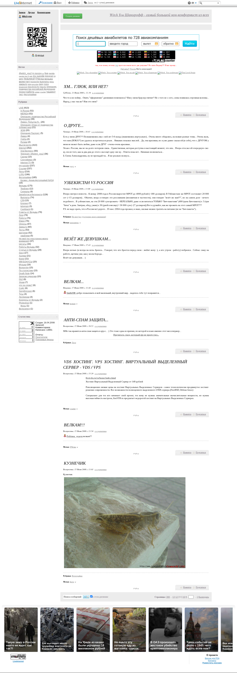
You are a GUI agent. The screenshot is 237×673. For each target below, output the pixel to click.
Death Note (24, 273)
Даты (21, 171)
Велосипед (24, 309)
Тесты (22, 230)
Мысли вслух (25, 145)
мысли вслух (34, 87)
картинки (23, 233)
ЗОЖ (22, 130)
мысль (43, 87)
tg (55, 76)
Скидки (23, 157)
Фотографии (25, 177)
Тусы (21, 294)
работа (30, 91)
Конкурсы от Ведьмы (29, 300)
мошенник (23, 87)
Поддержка (189, 3)
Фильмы (23, 186)
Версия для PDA (212, 658)
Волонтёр (24, 267)
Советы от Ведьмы (28, 212)
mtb (30, 76)
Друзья (31, 12)
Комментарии (43, 12)
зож (29, 84)
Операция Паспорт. (30, 133)
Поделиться (201, 115)
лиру (41, 84)
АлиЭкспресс (26, 151)
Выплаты (25, 197)
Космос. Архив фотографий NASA (37, 180)
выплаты (44, 81)
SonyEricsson (25, 291)
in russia (36, 73)
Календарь (203, 597)
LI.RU (21, 174)
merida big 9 (24, 76)
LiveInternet (23, 3)
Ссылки (22, 168)
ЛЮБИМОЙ (29, 79)
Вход (59, 2)
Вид (194, 3)
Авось (90, 2)
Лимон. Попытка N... (30, 122)
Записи (22, 12)
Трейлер (24, 188)
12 (176, 597)
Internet (22, 148)
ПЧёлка (39, 78)
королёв (34, 84)
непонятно (74, 223)
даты (51, 82)
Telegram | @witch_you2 (32, 154)
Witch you (20, 16)
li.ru (42, 73)
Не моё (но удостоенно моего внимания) (89, 217)
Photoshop (24, 303)
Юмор (22, 221)
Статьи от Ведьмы (28, 250)
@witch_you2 (25, 73)
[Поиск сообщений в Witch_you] (86, 596)
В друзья (39, 55)
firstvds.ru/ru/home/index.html (101, 378)
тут (116, 65)
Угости (133, 69)
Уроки (22, 282)
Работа (22, 218)
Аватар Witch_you (37, 37)
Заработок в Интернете (30, 194)
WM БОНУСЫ (25, 262)
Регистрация (47, 2)
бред (21, 253)
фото (72, 582)
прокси (22, 92)
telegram (49, 76)
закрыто (23, 84)
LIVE (21, 108)
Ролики (23, 142)
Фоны (23, 306)
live (46, 73)
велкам (72, 304)
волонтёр (35, 82)
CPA (22, 200)
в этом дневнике (100, 596)
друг (72, 166)
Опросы (23, 224)
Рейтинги (75, 2)
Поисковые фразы (44, 339)
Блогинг (24, 203)
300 (168, 597)
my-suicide (39, 76)
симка (37, 92)
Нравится (187, 115)
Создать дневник (73, 16)
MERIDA (24, 114)
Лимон (23, 136)
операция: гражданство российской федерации (38, 88)
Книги (21, 259)
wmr (21, 79)
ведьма (48, 78)
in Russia (24, 111)
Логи (21, 215)
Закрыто (23, 227)
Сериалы (25, 191)
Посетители (41, 337)
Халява (22, 256)
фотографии (30, 94)
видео (22, 81)
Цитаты (23, 244)
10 (184, 597)
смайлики (25, 236)
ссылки (43, 92)
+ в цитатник (98, 92)
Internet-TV (25, 162)
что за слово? (25, 285)
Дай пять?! (124, 69)
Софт (21, 288)
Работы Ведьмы (27, 247)
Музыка (22, 264)
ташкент (51, 91)
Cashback (25, 209)
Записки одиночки (28, 276)
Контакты (212, 660)
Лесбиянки (24, 297)
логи (46, 84)
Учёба (23, 139)
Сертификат (26, 160)
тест (21, 94)
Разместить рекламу (212, 663)
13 (173, 597)
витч (28, 81)
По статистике (26, 270)
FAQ (21, 279)
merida (51, 73)
